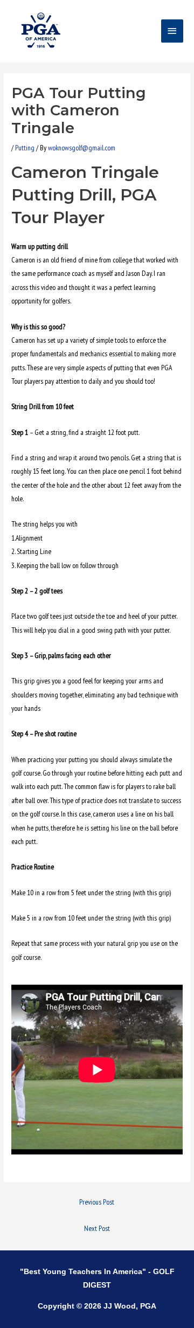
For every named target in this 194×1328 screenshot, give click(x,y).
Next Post (97, 1228)
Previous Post (96, 1202)
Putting (24, 148)
